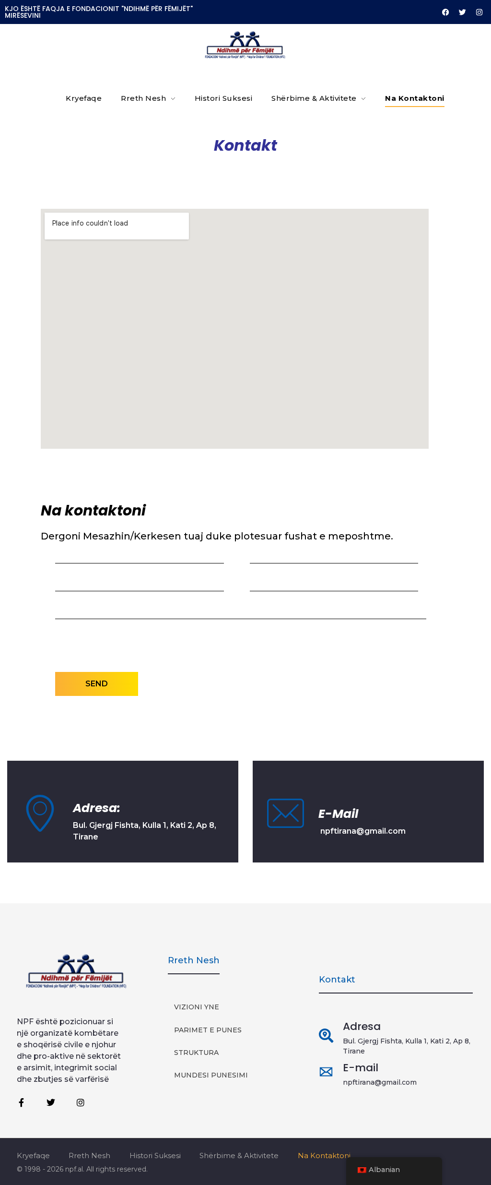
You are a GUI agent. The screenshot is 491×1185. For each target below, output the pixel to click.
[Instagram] (479, 12)
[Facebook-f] (21, 1102)
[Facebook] (445, 12)
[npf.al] (245, 45)
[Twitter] (462, 12)
